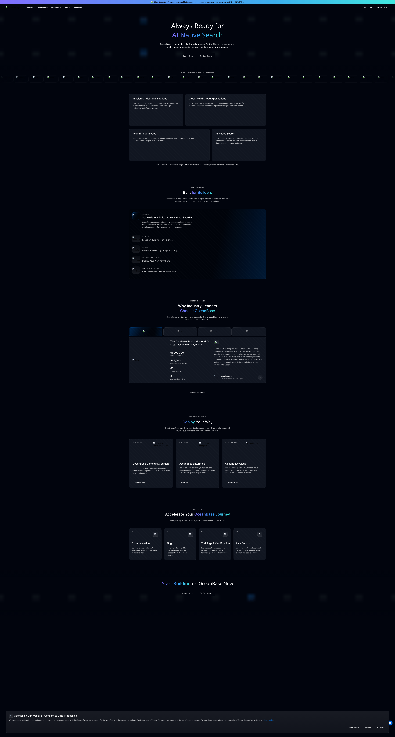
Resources (55, 8)
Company (77, 8)
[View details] (260, 378)
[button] (390, 723)
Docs (66, 8)
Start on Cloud (382, 7)
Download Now (140, 483)
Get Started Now (233, 483)
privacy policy (268, 720)
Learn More (185, 483)
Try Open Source (206, 56)
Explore (239, 2)
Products (29, 8)
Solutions (42, 8)
